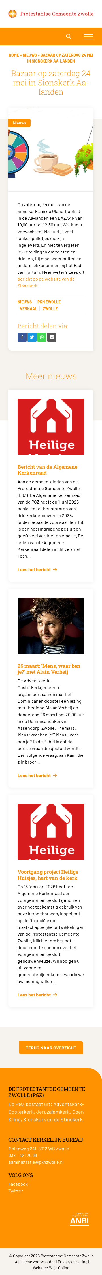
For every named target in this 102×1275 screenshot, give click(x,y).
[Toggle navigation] (89, 36)
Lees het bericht (35, 569)
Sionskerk (34, 1119)
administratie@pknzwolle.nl (36, 1162)
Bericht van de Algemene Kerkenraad (47, 469)
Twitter (15, 1190)
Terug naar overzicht (51, 1047)
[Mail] (51, 337)
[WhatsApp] (41, 337)
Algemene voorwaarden (35, 1261)
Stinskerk (71, 1119)
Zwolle (50, 308)
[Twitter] (32, 337)
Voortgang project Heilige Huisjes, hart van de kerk (48, 874)
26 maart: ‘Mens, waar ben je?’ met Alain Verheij (49, 668)
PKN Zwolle (49, 301)
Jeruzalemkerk (53, 1112)
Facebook (18, 1184)
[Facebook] (22, 337)
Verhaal (28, 308)
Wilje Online (59, 1267)
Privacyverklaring (72, 1261)
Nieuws (30, 55)
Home (14, 55)
